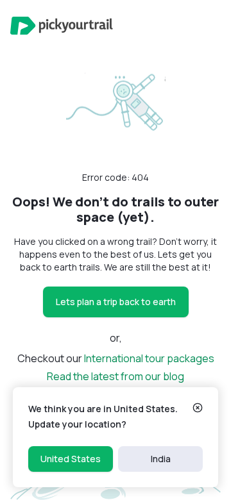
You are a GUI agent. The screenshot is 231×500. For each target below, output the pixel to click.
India (161, 459)
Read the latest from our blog (115, 376)
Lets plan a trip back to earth (116, 302)
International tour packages (149, 358)
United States (70, 459)
